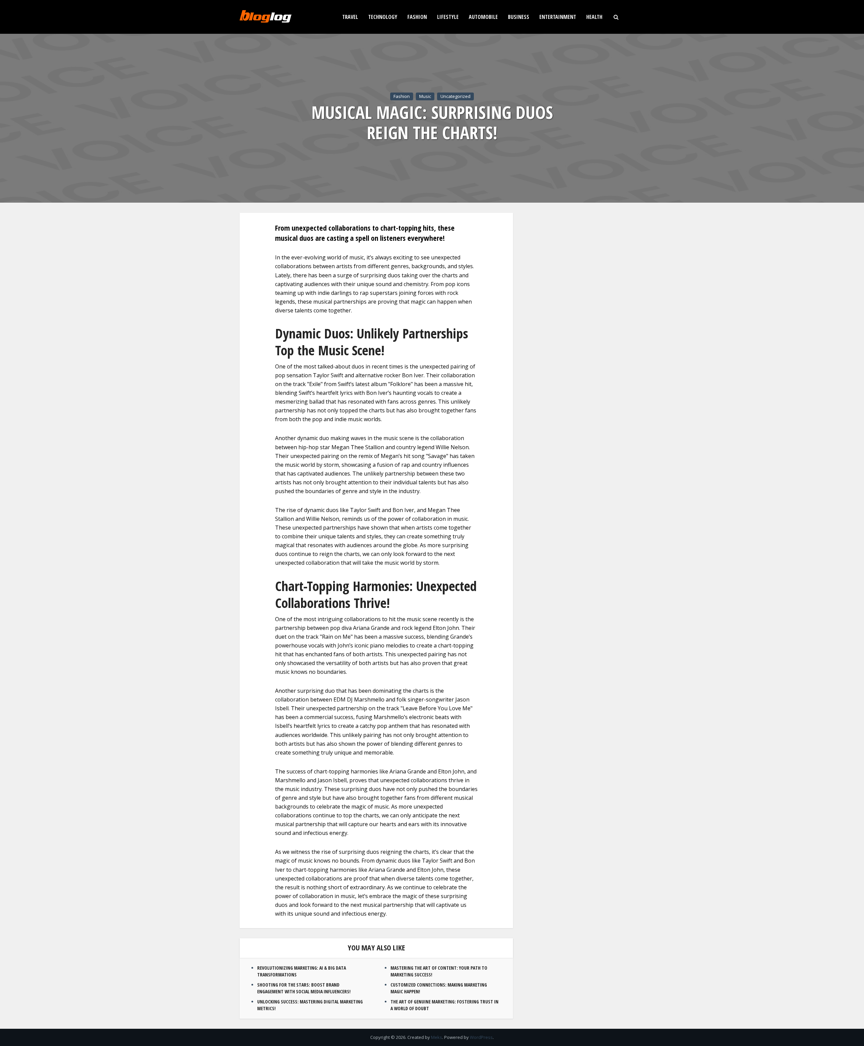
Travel (350, 17)
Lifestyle (448, 17)
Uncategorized (455, 96)
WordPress (481, 1037)
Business (518, 17)
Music (425, 96)
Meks (436, 1037)
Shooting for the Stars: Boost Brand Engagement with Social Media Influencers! (304, 988)
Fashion (417, 17)
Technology (382, 17)
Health (594, 17)
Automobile (483, 17)
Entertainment (557, 17)
